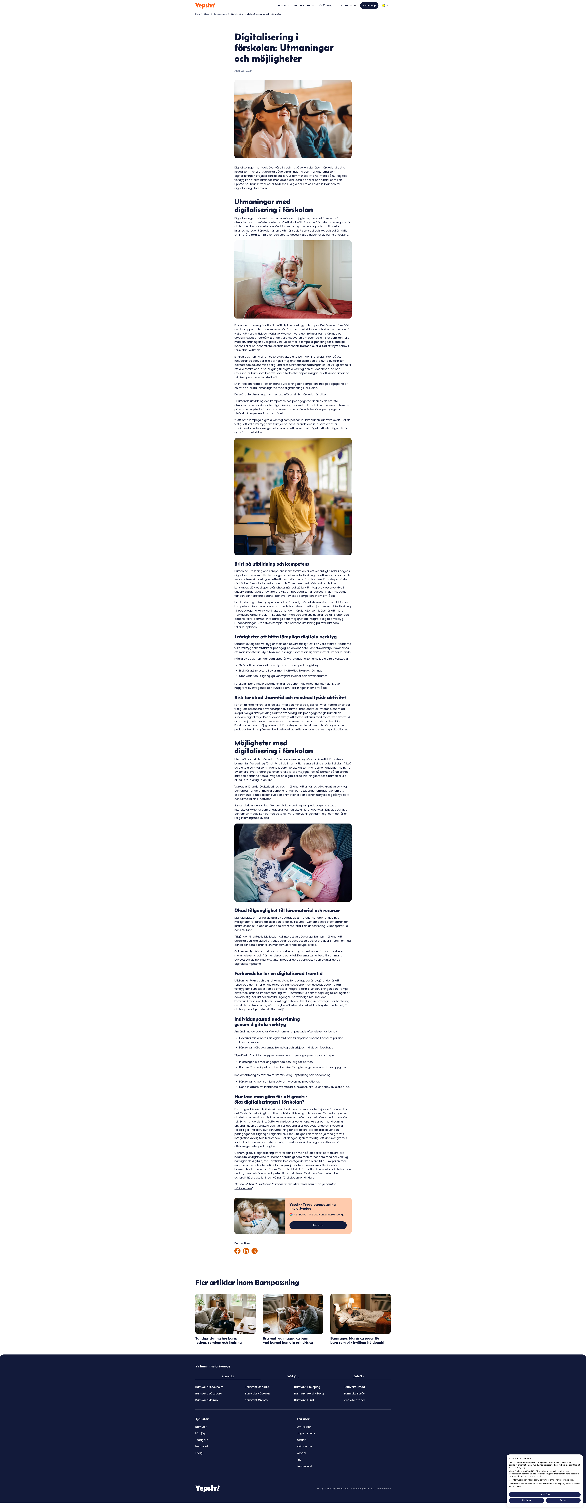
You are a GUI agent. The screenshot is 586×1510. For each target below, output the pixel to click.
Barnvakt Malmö (206, 1400)
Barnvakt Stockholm (209, 1387)
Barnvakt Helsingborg (309, 1393)
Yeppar (301, 1453)
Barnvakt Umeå (354, 1387)
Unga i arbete (306, 1433)
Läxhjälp (200, 1433)
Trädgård (201, 1440)
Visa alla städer (354, 1400)
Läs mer (318, 1225)
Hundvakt (201, 1446)
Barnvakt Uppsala (257, 1387)
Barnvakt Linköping (307, 1387)
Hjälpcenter (304, 1446)
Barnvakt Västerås (257, 1393)
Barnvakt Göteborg (208, 1393)
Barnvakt (201, 1427)
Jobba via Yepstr (304, 5)
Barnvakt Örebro (256, 1400)
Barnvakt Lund (304, 1400)
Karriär (301, 1440)
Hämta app (369, 5)
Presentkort (304, 1466)
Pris (299, 1459)
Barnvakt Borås (354, 1393)
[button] (283, 5)
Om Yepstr (304, 1427)
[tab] (227, 1376)
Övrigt (199, 1453)
